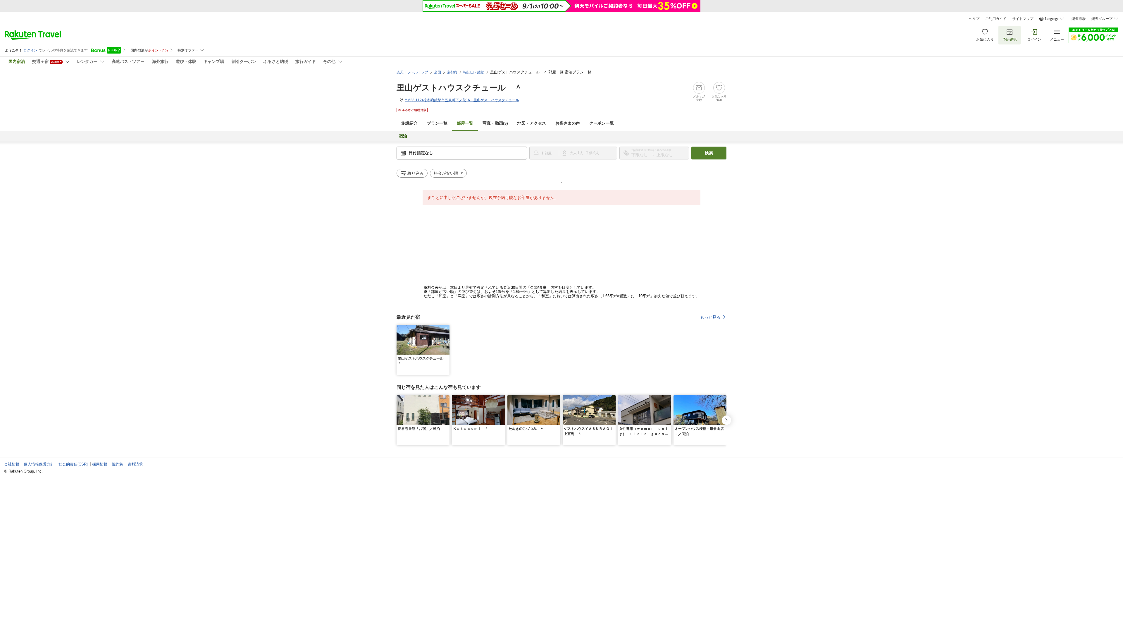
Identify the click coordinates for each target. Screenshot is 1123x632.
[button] (445, 328)
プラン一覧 (437, 123)
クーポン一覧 (601, 123)
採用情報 (99, 464)
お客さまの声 (567, 123)
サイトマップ (1022, 19)
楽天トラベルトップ (412, 72)
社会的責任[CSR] (73, 464)
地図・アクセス (531, 123)
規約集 (117, 464)
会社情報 (11, 464)
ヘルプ (974, 19)
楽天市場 (1079, 19)
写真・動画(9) (495, 123)
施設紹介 (409, 123)
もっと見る (710, 317)
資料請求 (135, 464)
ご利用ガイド (995, 19)
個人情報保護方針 (39, 464)
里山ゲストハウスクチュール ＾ (459, 87)
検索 (709, 153)
